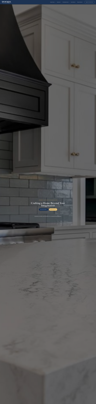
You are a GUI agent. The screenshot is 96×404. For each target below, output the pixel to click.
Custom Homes (52, 2)
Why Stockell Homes (65, 2)
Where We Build (79, 2)
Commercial (58, 2)
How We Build (73, 2)
